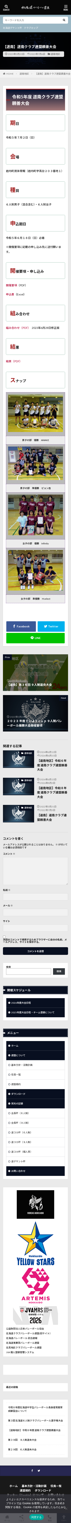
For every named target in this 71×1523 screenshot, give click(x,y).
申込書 (10, 294)
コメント (9, 854)
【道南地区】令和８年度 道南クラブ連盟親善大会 (52, 792)
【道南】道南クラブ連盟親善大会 (52, 73)
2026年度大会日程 (21, 1002)
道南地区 (55, 54)
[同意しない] (66, 1509)
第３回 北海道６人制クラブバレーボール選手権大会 (35, 1420)
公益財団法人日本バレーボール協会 (25, 1328)
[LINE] (35, 638)
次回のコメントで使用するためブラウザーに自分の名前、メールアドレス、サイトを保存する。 (35, 941)
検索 (8, 966)
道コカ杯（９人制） (22, 1142)
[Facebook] (21, 626)
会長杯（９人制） (20, 1122)
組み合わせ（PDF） (17, 327)
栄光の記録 (17, 1103)
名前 (6, 890)
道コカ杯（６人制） (22, 1132)
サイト (6, 921)
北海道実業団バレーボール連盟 (22, 1342)
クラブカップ (31, 27)
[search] (64, 20)
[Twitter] (51, 626)
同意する (36, 1517)
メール (8, 905)
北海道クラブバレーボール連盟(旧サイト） (29, 1333)
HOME (10, 73)
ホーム (14, 1045)
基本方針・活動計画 (22, 1064)
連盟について (18, 1055)
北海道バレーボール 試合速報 (21, 1338)
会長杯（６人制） (20, 1113)
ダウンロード (18, 1093)
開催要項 (11, 285)
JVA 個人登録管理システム (20, 1352)
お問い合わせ (18, 1171)
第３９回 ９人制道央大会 (22, 1439)
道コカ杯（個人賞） (22, 1151)
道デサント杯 (18, 1161)
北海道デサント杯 (12, 27)
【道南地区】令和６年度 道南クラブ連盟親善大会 (52, 765)
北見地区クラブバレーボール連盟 (24, 1347)
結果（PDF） (14, 361)
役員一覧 (16, 1074)
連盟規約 (16, 1084)
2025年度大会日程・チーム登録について (33, 1012)
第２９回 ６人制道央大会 (22, 1449)
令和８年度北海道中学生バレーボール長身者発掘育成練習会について (35, 1409)
